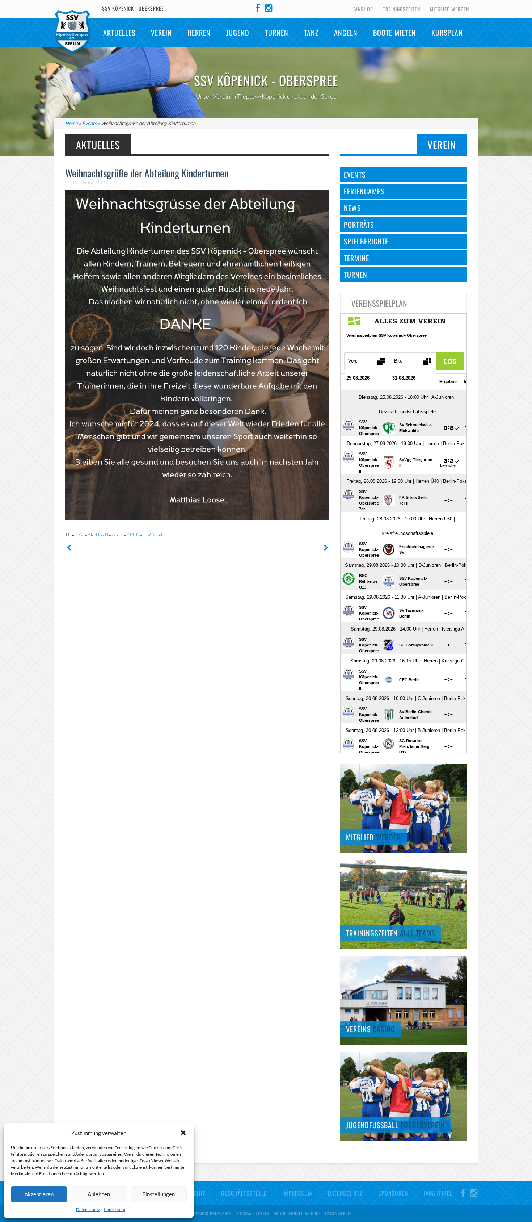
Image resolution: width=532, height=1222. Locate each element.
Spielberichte (366, 241)
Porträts (359, 224)
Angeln (346, 32)
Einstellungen (158, 1194)
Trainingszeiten (401, 9)
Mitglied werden (449, 9)
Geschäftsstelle (244, 1193)
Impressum (114, 1209)
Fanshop (363, 9)
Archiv (196, 1193)
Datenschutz (88, 1209)
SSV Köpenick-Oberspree (72, 31)
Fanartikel (437, 1193)
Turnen (276, 32)
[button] (183, 1133)
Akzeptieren (39, 1194)
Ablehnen (99, 1194)
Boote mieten (394, 32)
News (112, 534)
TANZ (311, 32)
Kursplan (447, 32)
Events (89, 123)
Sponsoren (393, 1193)
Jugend (237, 32)
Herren (199, 32)
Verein (161, 32)
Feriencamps (364, 191)
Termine (132, 534)
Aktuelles (119, 32)
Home (71, 123)
